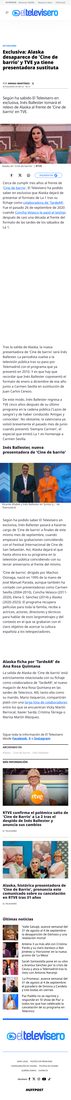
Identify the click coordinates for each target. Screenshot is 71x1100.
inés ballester (41, 753)
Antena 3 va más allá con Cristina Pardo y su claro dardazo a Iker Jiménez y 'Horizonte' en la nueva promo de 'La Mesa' (44, 949)
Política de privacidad (41, 1061)
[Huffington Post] (34, 1090)
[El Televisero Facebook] (29, 1079)
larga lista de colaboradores (46, 702)
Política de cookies (48, 1066)
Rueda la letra (45, 2)
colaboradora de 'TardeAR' (43, 203)
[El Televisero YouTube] (44, 1079)
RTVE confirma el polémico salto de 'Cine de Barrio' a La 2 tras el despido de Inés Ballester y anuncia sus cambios (35, 818)
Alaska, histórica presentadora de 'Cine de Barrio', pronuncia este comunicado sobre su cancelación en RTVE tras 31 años (34, 891)
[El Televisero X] (33, 1079)
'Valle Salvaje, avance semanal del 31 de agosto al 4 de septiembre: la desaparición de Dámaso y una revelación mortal (45, 932)
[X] (33, 84)
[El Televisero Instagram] (39, 1079)
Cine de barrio (14, 188)
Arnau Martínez (19, 83)
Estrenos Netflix (26, 2)
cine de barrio (21, 753)
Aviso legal (22, 1061)
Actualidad (9, 45)
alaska (6, 753)
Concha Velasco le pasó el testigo (40, 212)
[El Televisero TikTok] (49, 1079)
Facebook (19, 738)
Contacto (43, 1070)
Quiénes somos (28, 1070)
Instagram (42, 738)
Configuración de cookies (24, 1066)
